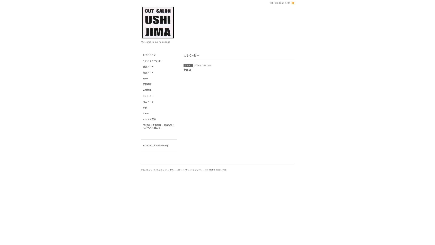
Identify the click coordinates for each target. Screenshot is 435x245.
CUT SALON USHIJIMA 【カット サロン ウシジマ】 (176, 170)
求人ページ (148, 102)
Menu (146, 113)
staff (145, 78)
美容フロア (148, 72)
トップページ (149, 55)
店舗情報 (147, 90)
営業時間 (147, 84)
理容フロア (148, 67)
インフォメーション (153, 61)
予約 (145, 108)
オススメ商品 (149, 119)
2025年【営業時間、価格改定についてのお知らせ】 (159, 126)
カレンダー (148, 96)
